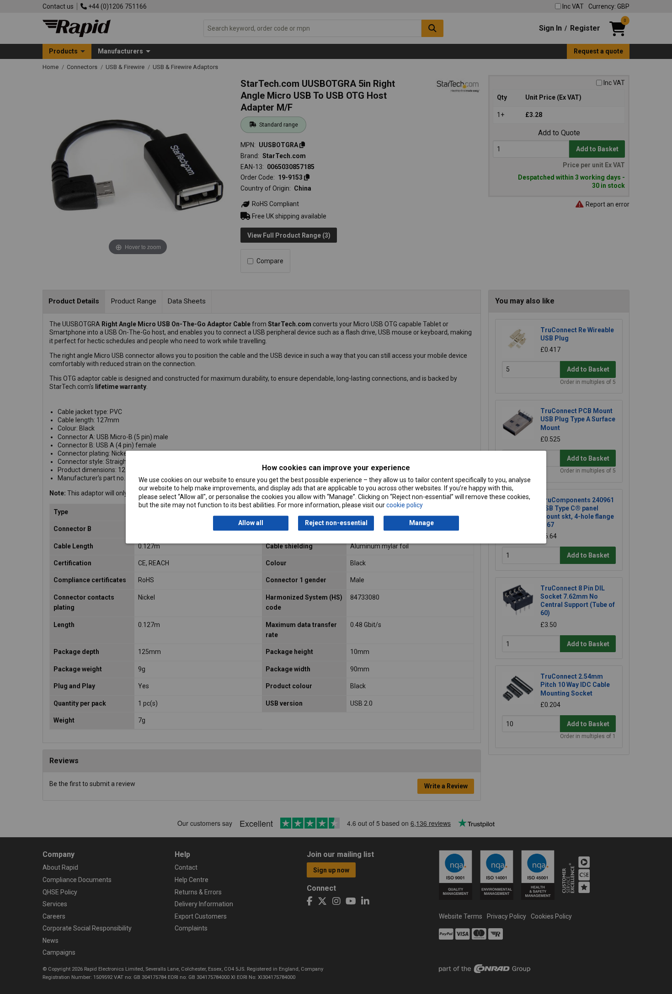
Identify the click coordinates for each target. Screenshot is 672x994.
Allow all (250, 523)
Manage (421, 523)
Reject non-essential (336, 523)
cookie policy (404, 505)
